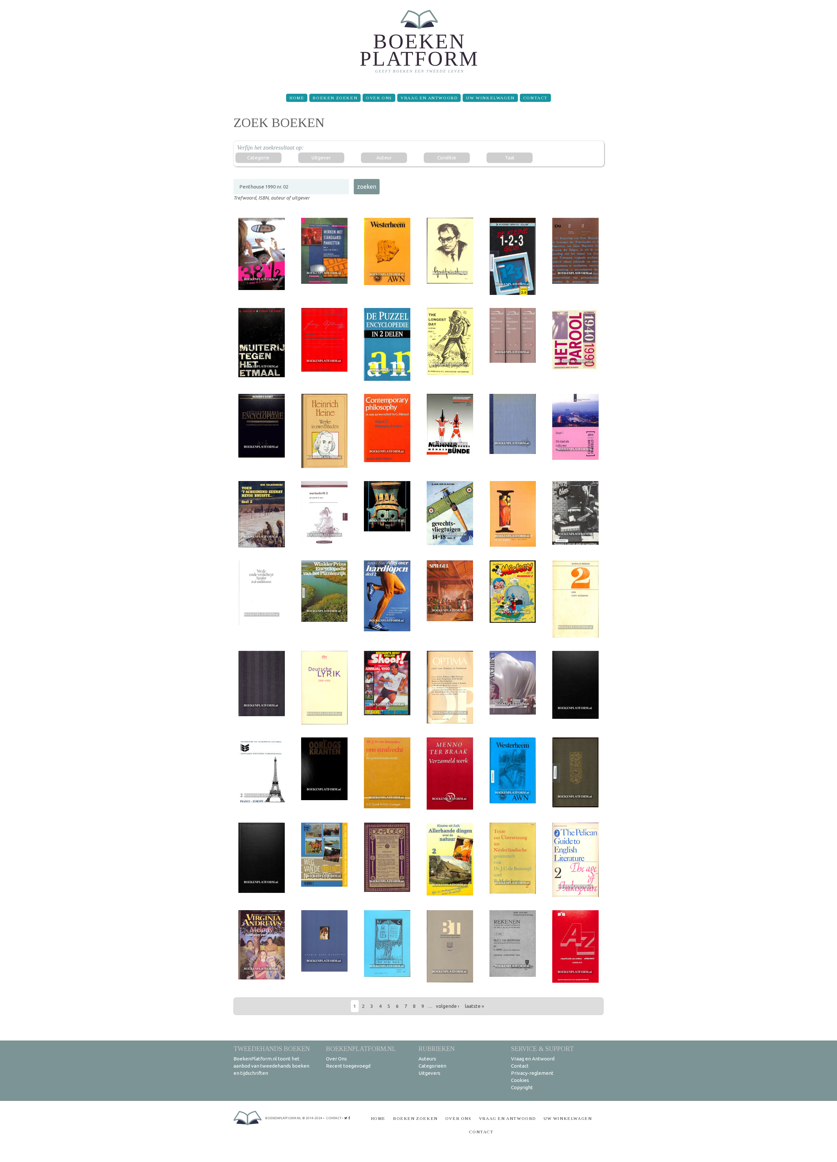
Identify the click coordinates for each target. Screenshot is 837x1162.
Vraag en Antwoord (429, 97)
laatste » (474, 1006)
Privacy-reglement (532, 1073)
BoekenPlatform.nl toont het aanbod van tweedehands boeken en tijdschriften (271, 1066)
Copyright (522, 1087)
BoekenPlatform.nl (361, 1048)
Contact (535, 97)
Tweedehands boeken (271, 1048)
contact (333, 1118)
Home (296, 97)
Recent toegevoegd (348, 1066)
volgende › (447, 1006)
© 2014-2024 (312, 1118)
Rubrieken (436, 1048)
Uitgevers (429, 1073)
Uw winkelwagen (490, 97)
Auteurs (427, 1058)
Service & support (542, 1048)
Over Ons (379, 97)
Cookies (520, 1080)
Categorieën (432, 1066)
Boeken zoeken (335, 97)
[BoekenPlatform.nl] (418, 44)
